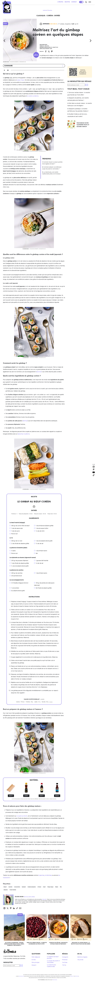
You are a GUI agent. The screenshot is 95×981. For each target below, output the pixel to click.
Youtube (93, 472)
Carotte (10, 886)
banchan (39, 371)
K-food (39, 886)
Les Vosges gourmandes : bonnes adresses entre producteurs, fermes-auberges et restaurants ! (14, 944)
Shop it (11, 795)
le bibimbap (48, 875)
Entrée (57, 15)
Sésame (5, 889)
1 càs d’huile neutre (41, 550)
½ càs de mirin (40, 531)
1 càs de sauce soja (17, 528)
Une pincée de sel (16, 575)
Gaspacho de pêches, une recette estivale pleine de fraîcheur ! (58, 943)
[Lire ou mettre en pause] (4, 70)
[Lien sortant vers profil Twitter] (7, 908)
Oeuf (44, 886)
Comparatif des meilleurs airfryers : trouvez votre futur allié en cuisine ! (90, 40)
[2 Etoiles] (51, 24)
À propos (60, 2)
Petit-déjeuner (36, 957)
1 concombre (15, 588)
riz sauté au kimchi (21, 816)
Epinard (24, 886)
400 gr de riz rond (16, 541)
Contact (74, 2)
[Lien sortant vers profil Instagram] (4, 908)
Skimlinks (77, 976)
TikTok (64, 965)
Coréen (49, 15)
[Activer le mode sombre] (81, 2)
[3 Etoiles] (53, 24)
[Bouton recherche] (86, 2)
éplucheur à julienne (24, 434)
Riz (61, 886)
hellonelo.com (21, 976)
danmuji (25, 420)
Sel (37, 553)
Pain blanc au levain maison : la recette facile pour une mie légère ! (80, 943)
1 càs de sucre (15, 531)
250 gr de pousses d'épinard (19, 560)
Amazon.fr (72, 976)
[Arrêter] (8, 70)
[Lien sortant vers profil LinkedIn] (13, 908)
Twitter (48, 51)
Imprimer (46, 24)
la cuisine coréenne (32, 96)
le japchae (41, 875)
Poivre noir (14, 533)
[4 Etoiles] (54, 24)
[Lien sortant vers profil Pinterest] (10, 908)
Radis (56, 886)
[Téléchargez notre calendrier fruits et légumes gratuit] (72, 124)
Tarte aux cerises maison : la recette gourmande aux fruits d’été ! (37, 943)
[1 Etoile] (50, 24)
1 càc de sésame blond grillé (44, 541)
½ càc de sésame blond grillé (19, 566)
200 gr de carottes (16, 573)
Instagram (65, 957)
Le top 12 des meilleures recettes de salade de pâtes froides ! (4, 40)
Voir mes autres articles (29, 896)
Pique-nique (50, 886)
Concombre (17, 886)
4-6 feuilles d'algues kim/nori (19, 583)
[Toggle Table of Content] (62, 66)
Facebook (45, 51)
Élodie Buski (44, 44)
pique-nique (20, 80)
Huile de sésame (32, 886)
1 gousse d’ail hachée (42, 560)
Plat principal (35, 962)
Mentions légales (82, 957)
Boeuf (5, 886)
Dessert (34, 965)
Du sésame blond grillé (18, 590)
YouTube (64, 962)
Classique (40, 15)
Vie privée (80, 959)
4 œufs (13, 550)
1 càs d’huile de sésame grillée (44, 525)
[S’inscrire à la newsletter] (86, 85)
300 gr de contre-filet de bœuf (20, 525)
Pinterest (51, 51)
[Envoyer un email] (20, 908)
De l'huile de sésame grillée (44, 588)
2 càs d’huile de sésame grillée (20, 543)
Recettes (67, 2)
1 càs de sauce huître (42, 528)
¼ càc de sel (39, 563)
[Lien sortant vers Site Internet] (17, 908)
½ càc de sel (39, 543)
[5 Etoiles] (56, 24)
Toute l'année (13, 889)
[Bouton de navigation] (90, 2)
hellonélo (45, 10)
